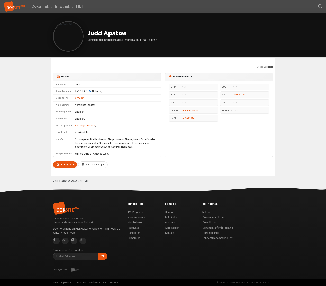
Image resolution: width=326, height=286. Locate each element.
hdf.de (206, 212)
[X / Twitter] (65, 241)
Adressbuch (172, 227)
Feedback (113, 282)
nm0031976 (188, 118)
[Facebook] (56, 241)
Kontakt (169, 232)
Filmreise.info (210, 232)
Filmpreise (134, 238)
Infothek (63, 6)
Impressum (66, 282)
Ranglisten (134, 232)
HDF (80, 6)
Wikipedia (268, 67)
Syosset (79, 98)
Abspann (170, 222)
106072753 (239, 94)
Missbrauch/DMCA (97, 282)
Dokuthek (41, 6)
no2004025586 (190, 110)
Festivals (133, 227)
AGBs (55, 282)
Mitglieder (171, 217)
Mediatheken (135, 222)
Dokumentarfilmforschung (217, 227)
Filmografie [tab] (67, 164)
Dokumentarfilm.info (214, 217)
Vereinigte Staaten (85, 125)
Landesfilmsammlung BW (217, 238)
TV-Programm (136, 212)
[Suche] (320, 6)
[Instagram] (82, 241)
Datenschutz (80, 282)
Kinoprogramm (136, 217)
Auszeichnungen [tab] (95, 164)
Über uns (170, 212)
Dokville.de (209, 222)
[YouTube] (74, 241)
